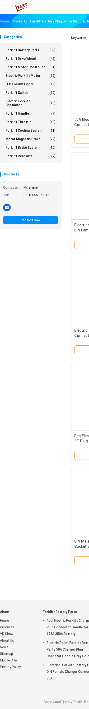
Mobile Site (8, 660)
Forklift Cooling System (30, 130)
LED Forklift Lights (30, 84)
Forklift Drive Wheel (30, 59)
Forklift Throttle (30, 122)
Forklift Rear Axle (30, 156)
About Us (7, 640)
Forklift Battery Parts (30, 50)
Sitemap (6, 654)
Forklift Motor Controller (30, 67)
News (4, 647)
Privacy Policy (10, 667)
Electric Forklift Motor (30, 76)
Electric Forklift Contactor (30, 103)
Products (7, 627)
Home (4, 620)
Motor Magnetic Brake (30, 139)
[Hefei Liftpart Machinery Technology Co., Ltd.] (21, 7)
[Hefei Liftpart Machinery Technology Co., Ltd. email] (7, 207)
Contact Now (31, 220)
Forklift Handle (30, 113)
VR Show (7, 634)
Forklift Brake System (30, 147)
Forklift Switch (30, 93)
